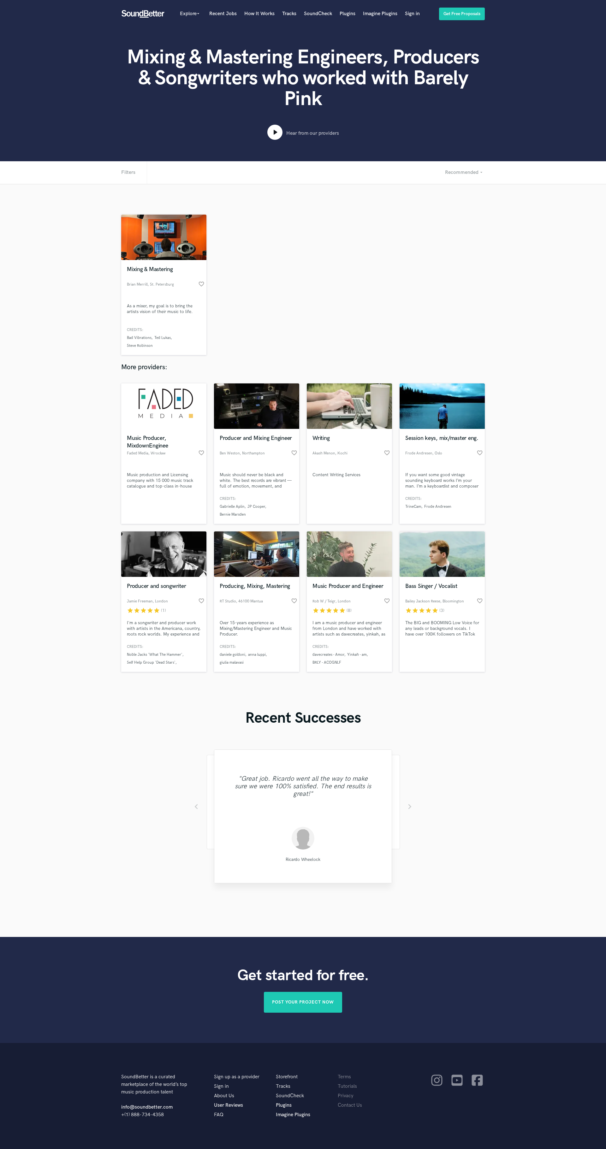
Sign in (412, 14)
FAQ (218, 1115)
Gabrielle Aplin (232, 506)
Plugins (347, 14)
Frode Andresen (437, 506)
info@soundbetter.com (147, 1107)
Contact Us (350, 1105)
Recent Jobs (223, 14)
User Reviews (228, 1105)
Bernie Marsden (233, 514)
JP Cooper (256, 506)
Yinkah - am (357, 654)
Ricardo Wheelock (303, 859)
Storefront (287, 1077)
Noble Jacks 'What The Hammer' (154, 654)
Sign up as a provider (236, 1077)
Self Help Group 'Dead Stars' (151, 662)
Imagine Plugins (380, 14)
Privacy (346, 1096)
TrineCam (413, 506)
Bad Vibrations (139, 337)
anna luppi (257, 654)
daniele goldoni (232, 654)
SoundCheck (318, 14)
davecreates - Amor (328, 654)
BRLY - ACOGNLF (326, 662)
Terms (344, 1077)
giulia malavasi (232, 662)
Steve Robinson (140, 345)
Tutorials (347, 1086)
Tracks (289, 14)
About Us (224, 1096)
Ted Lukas (162, 337)
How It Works (259, 14)
